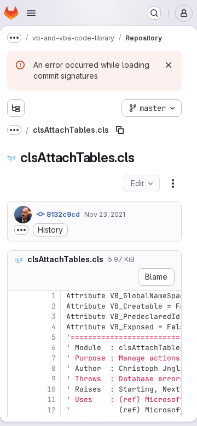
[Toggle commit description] (21, 230)
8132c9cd (62, 214)
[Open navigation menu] (31, 13)
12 (51, 410)
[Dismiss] (168, 65)
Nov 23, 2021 (104, 214)
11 (51, 399)
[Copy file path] (120, 130)
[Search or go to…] (154, 13)
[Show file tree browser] (16, 108)
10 (51, 389)
